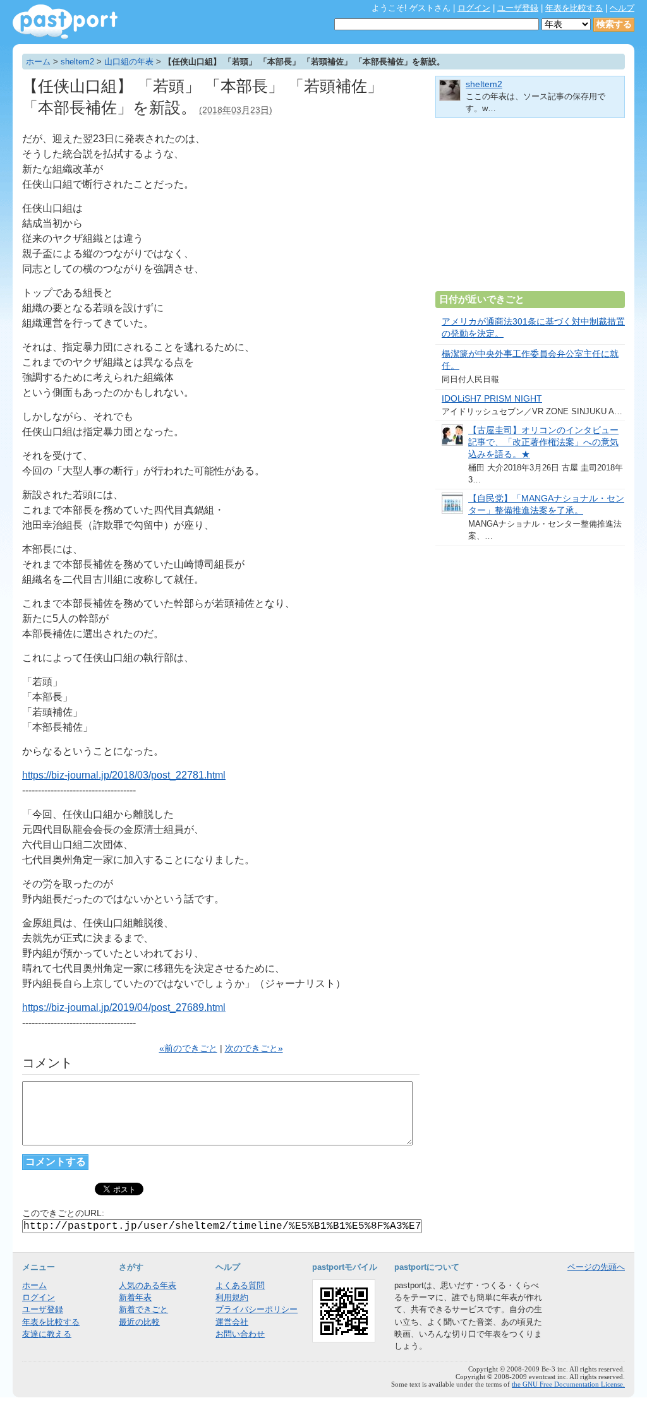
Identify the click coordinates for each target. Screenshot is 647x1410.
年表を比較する (574, 8)
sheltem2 (77, 61)
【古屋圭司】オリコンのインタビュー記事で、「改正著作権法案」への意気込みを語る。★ (543, 442)
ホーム (38, 61)
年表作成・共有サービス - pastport (65, 21)
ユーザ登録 (517, 8)
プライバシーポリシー (256, 1309)
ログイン (473, 8)
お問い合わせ (240, 1334)
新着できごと (143, 1309)
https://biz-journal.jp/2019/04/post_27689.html (124, 1007)
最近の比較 (139, 1322)
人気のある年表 (147, 1285)
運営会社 (231, 1322)
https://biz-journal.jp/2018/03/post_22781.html (124, 775)
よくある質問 (240, 1285)
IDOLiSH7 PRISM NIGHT (492, 398)
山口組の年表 (129, 61)
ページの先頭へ (596, 1267)
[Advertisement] (530, 210)
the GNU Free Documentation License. (568, 1384)
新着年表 (135, 1297)
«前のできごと (188, 1048)
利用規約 (231, 1297)
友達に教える (46, 1334)
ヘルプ (622, 8)
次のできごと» (254, 1048)
